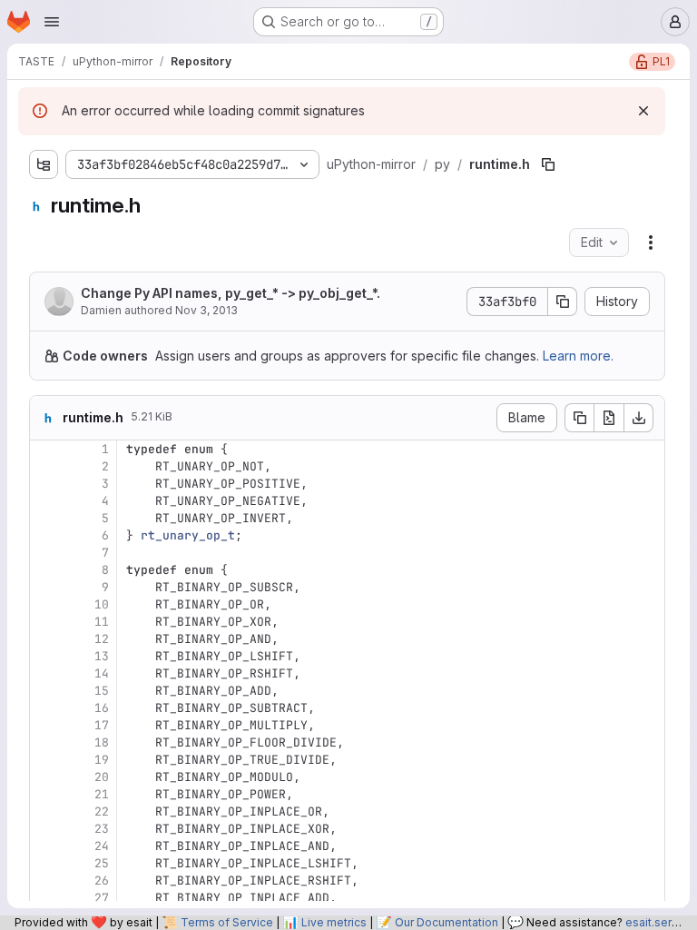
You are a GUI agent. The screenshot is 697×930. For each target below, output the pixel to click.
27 (101, 897)
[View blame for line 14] (45, 673)
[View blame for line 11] (45, 621)
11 (101, 621)
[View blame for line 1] (45, 449)
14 (101, 673)
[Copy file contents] (579, 417)
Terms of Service (227, 922)
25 (101, 863)
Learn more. (578, 355)
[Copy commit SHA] (562, 301)
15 (101, 690)
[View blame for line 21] (45, 794)
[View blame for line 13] (45, 656)
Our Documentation (446, 922)
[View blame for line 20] (45, 777)
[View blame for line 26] (45, 880)
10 (101, 604)
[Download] (638, 417)
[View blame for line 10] (45, 604)
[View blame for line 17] (45, 725)
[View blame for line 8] (45, 570)
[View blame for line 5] (45, 518)
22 (101, 811)
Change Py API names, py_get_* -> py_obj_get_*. (230, 293)
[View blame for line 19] (45, 759)
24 (101, 846)
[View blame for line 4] (45, 501)
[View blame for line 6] (45, 535)
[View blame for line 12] (45, 639)
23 (101, 828)
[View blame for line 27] (45, 897)
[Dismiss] (643, 111)
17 (101, 725)
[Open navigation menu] (51, 21)
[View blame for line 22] (45, 811)
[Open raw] (608, 417)
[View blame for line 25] (45, 863)
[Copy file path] (548, 164)
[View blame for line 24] (45, 846)
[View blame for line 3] (45, 483)
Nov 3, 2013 (206, 310)
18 (101, 742)
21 (101, 794)
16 (101, 708)
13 (101, 656)
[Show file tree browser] (43, 164)
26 (101, 880)
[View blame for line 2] (45, 466)
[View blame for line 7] (45, 552)
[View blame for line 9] (45, 587)
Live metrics (334, 922)
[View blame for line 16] (45, 708)
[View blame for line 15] (45, 690)
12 (101, 639)
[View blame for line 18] (45, 742)
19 (101, 759)
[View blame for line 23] (45, 828)
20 (101, 777)
